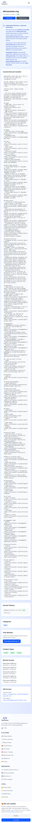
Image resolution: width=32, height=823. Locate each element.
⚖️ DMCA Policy (5, 793)
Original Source (23, 18)
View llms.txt (9, 18)
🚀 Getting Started (6, 736)
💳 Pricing (4, 761)
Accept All (16, 820)
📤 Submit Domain (6, 745)
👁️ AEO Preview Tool (7, 755)
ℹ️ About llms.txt (6, 776)
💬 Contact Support (6, 779)
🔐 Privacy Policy (6, 787)
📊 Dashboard (5, 758)
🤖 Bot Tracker (5, 749)
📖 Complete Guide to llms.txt (9, 769)
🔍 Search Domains (7, 739)
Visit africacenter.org (10, 641)
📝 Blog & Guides (6, 742)
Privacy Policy (11, 812)
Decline (16, 815)
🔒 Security (4, 797)
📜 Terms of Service (7, 790)
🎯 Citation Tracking (7, 752)
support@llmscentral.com (13, 61)
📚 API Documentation (7, 773)
